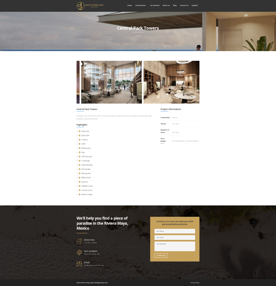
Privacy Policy (195, 283)
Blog (174, 5)
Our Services (154, 5)
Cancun (138, 36)
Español (195, 5)
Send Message (161, 255)
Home (129, 5)
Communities (140, 5)
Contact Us (184, 5)
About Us (166, 5)
